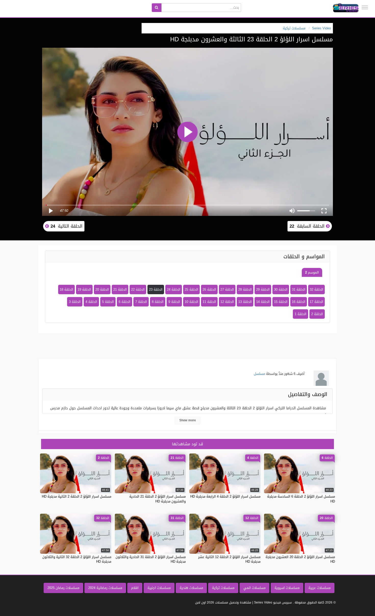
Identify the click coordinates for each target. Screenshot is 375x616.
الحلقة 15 (281, 302)
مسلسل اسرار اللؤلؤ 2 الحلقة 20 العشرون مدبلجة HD (300, 559)
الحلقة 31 (298, 289)
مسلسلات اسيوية (286, 588)
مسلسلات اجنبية (159, 588)
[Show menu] (364, 7)
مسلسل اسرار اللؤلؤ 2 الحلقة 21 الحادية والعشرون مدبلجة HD (157, 498)
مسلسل (259, 374)
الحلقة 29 (263, 289)
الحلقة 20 (102, 289)
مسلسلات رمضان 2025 (63, 588)
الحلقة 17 (316, 302)
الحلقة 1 (300, 314)
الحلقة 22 (138, 289)
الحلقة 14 (263, 302)
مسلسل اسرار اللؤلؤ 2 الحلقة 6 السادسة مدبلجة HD (301, 498)
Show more (187, 420)
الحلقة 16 (298, 302)
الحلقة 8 (158, 302)
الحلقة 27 (227, 289)
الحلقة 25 (191, 289)
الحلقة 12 (227, 302)
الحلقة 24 (173, 289)
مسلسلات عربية (319, 588)
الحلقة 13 (245, 302)
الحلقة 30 (281, 289)
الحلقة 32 (316, 289)
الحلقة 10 (191, 302)
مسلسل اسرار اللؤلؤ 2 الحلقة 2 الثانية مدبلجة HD (76, 496)
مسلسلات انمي (254, 588)
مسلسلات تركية (223, 588)
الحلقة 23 (155, 289)
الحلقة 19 (84, 289)
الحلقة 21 (120, 289)
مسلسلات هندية (191, 588)
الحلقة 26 (209, 289)
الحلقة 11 (209, 302)
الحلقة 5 (108, 302)
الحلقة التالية (65, 226)
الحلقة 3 (75, 302)
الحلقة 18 (66, 289)
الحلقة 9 (174, 302)
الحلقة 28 (245, 289)
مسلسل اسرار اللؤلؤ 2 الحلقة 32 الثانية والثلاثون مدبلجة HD (76, 559)
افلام (135, 588)
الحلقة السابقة (308, 226)
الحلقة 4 (91, 302)
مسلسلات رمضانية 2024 (105, 588)
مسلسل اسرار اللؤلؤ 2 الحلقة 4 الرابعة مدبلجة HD (225, 496)
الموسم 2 (312, 272)
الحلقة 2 (317, 314)
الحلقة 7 (141, 302)
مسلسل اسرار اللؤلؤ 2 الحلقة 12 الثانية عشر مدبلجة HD (229, 559)
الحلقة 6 (124, 302)
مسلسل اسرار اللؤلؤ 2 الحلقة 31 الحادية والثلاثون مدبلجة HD (151, 559)
